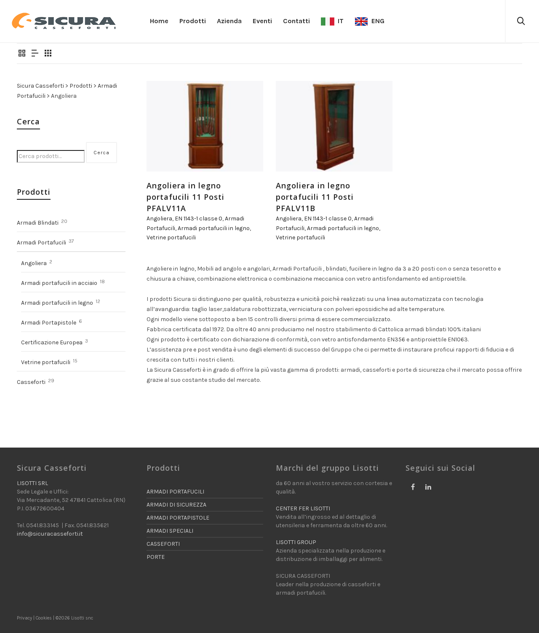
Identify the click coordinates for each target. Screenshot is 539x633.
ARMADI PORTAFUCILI (175, 491)
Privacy (24, 618)
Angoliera (159, 218)
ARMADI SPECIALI (170, 530)
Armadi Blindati (38, 222)
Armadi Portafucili (41, 242)
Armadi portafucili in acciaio (59, 283)
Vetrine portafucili (171, 237)
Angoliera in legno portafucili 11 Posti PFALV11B (315, 196)
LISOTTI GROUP (296, 542)
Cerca (101, 153)
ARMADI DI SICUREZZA (176, 504)
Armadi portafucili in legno (214, 228)
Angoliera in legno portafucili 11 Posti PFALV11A (185, 196)
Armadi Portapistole (48, 322)
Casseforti (31, 382)
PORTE (156, 557)
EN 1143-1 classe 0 (198, 218)
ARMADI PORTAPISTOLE (178, 517)
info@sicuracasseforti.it (50, 533)
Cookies (44, 618)
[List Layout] (35, 54)
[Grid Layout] (48, 54)
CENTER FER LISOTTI (303, 508)
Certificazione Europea (52, 342)
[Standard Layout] (22, 54)
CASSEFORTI (163, 543)
